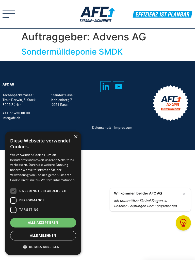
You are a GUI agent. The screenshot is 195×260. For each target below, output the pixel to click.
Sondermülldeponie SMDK (72, 52)
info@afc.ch (11, 118)
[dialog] (43, 193)
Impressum (123, 127)
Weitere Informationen (57, 180)
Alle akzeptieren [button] (43, 222)
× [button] (75, 137)
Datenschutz (101, 127)
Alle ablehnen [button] (43, 235)
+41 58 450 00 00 (16, 113)
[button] (43, 247)
